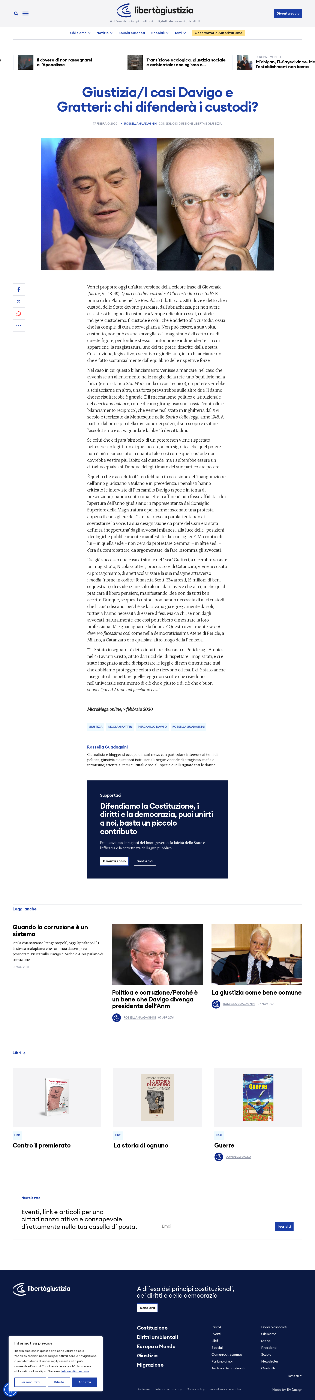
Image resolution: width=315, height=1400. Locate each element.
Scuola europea (131, 33)
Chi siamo (78, 33)
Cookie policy (196, 1389)
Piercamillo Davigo (152, 727)
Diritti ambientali (157, 1337)
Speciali (158, 33)
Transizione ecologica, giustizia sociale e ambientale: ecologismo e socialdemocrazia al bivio (149, 65)
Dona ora (147, 1308)
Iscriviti (284, 1226)
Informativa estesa (75, 1371)
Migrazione (150, 1365)
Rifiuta (59, 1382)
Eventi (216, 1334)
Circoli (216, 1327)
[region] (56, 1363)
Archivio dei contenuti (228, 1368)
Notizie (102, 33)
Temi (178, 33)
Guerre (224, 1146)
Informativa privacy (169, 1389)
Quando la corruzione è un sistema (50, 930)
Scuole (266, 1354)
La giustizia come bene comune (257, 993)
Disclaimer (143, 1389)
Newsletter (269, 1361)
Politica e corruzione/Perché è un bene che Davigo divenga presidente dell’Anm (155, 1000)
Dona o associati (274, 1327)
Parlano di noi (222, 1361)
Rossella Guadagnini (140, 124)
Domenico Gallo (238, 1157)
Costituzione (152, 1328)
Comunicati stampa (227, 1354)
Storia (265, 1341)
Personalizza (30, 1382)
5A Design (287, 1389)
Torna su (292, 1376)
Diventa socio (288, 13)
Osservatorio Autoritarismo (218, 33)
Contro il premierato (41, 1146)
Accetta (84, 1382)
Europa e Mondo (156, 1346)
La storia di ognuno (140, 1146)
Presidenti (268, 1347)
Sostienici (145, 861)
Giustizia (95, 727)
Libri (17, 1053)
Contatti (268, 1368)
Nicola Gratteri (120, 727)
